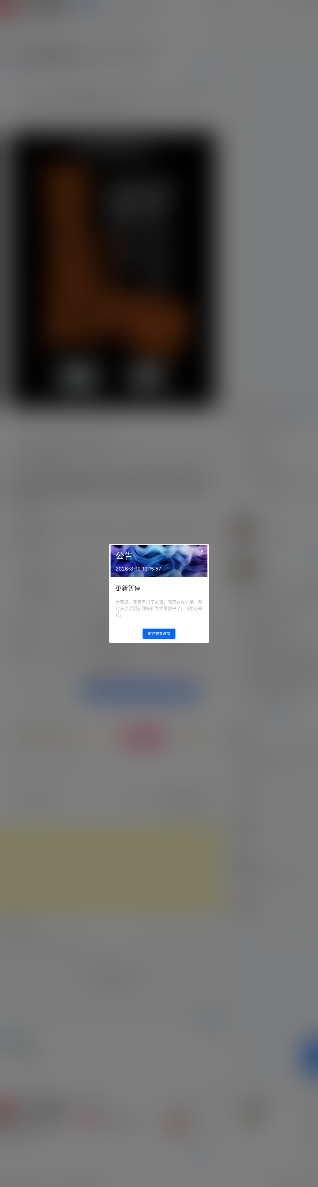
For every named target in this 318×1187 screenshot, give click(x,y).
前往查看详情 (159, 633)
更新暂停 (128, 588)
